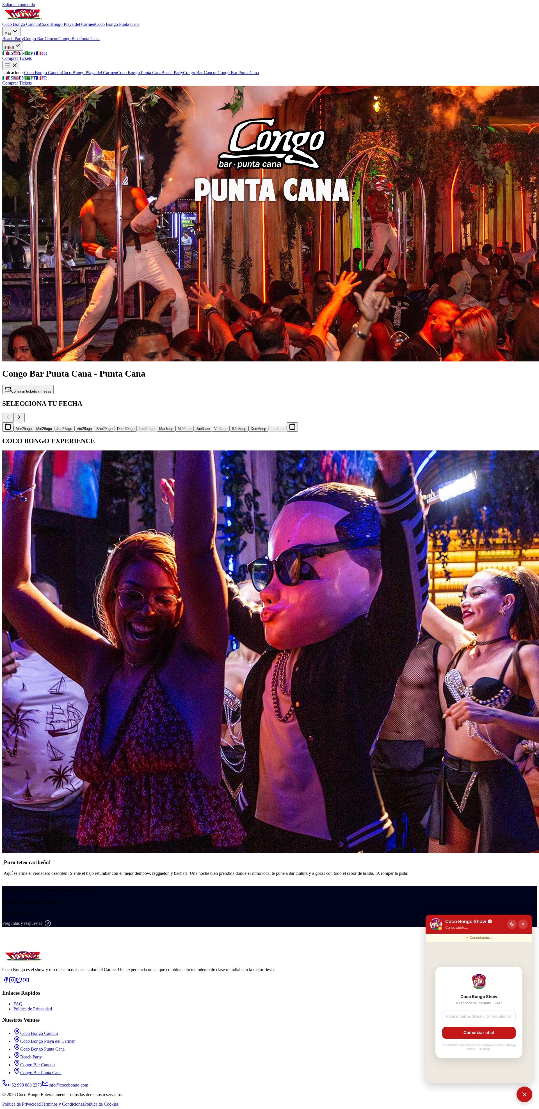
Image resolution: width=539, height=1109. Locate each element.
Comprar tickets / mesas (31, 391)
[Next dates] (19, 417)
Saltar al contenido (18, 4)
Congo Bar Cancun (41, 38)
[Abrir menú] (11, 65)
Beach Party (13, 38)
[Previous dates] (7, 417)
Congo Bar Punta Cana (79, 38)
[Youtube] (25, 982)
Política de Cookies (101, 1104)
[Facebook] (5, 982)
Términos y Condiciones (62, 1104)
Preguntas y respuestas (22, 923)
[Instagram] (12, 982)
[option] (23, 429)
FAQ (17, 1003)
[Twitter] (19, 982)
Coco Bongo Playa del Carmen (67, 24)
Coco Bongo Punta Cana (117, 24)
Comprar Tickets (17, 58)
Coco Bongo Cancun (21, 24)
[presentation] (7, 427)
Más (8, 33)
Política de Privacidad (32, 1008)
